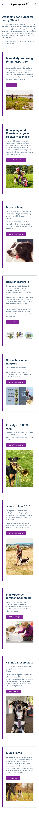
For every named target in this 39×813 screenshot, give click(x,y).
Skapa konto (13, 778)
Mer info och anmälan (16, 160)
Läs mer (11, 85)
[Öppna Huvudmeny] (2, 4)
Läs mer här (13, 322)
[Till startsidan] (19, 4)
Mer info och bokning (16, 234)
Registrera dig (13, 691)
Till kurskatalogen (15, 617)
